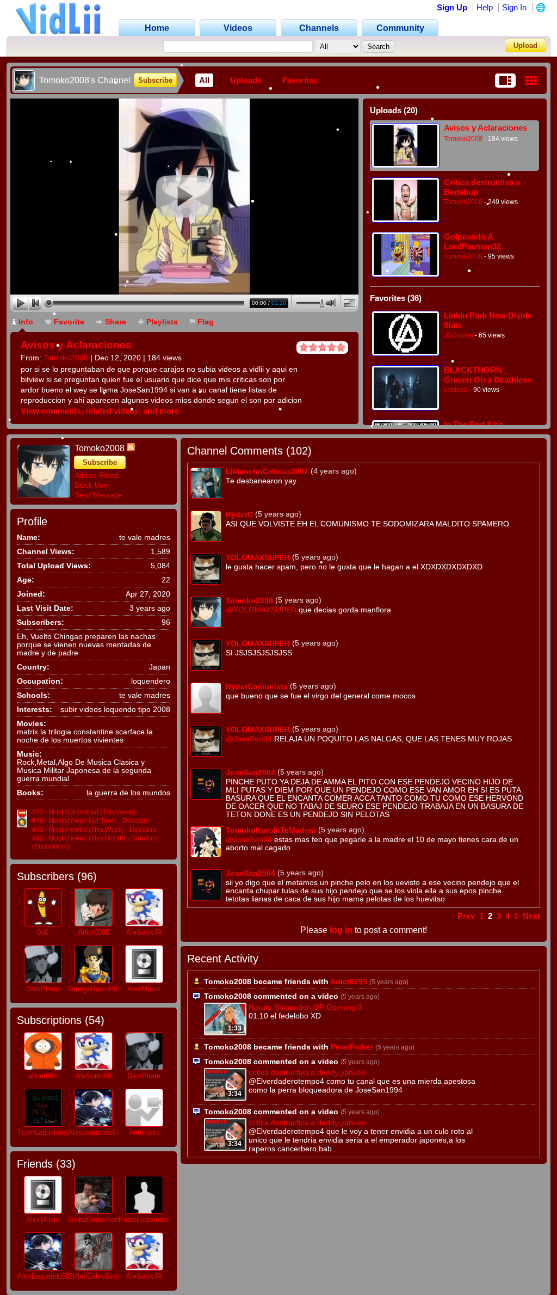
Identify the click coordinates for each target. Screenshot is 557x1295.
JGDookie (458, 335)
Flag (205, 321)
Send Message (98, 495)
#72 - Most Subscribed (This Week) (83, 812)
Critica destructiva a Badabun (482, 187)
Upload (525, 45)
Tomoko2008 (66, 357)
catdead (456, 390)
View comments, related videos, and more (100, 410)
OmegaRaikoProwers (101, 989)
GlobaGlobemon (93, 1220)
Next (531, 915)
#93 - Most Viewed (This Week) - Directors (94, 829)
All (204, 80)
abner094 (42, 1076)
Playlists (162, 321)
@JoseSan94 (249, 739)
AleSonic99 (144, 932)
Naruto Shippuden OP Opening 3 (305, 1007)
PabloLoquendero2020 (153, 1220)
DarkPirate (42, 989)
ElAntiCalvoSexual (97, 1276)
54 (95, 1020)
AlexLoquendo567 (96, 1132)
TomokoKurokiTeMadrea (271, 830)
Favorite (69, 321)
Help (484, 7)
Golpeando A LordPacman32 (472, 241)
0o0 (42, 932)
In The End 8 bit (473, 424)
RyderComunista (257, 686)
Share (115, 321)
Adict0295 (93, 932)
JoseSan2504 (250, 772)
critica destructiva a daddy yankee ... (311, 1072)
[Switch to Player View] (505, 80)
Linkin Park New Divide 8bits (488, 320)
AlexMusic (143, 989)
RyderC (239, 514)
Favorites (300, 80)
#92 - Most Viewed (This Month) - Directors (95, 838)
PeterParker (352, 1046)
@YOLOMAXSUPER (261, 610)
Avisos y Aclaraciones (76, 345)
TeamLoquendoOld (46, 1132)
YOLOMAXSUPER (258, 557)
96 (87, 876)
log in (341, 930)
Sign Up (452, 7)
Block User (92, 485)
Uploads (246, 80)
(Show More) (51, 847)
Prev (466, 915)
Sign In (514, 7)
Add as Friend (97, 475)
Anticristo (144, 1132)
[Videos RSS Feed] (131, 448)
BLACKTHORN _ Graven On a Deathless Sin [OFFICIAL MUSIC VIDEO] (487, 374)
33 (66, 1164)
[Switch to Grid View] (531, 80)
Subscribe (155, 80)
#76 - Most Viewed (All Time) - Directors (90, 821)
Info (25, 321)
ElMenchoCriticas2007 (267, 471)
